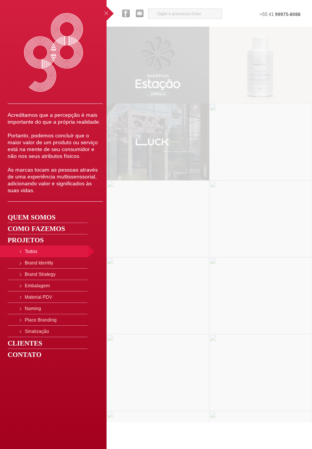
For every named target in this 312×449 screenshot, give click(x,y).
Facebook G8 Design (126, 13)
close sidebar (109, 13)
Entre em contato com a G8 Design (140, 13)
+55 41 (280, 14)
